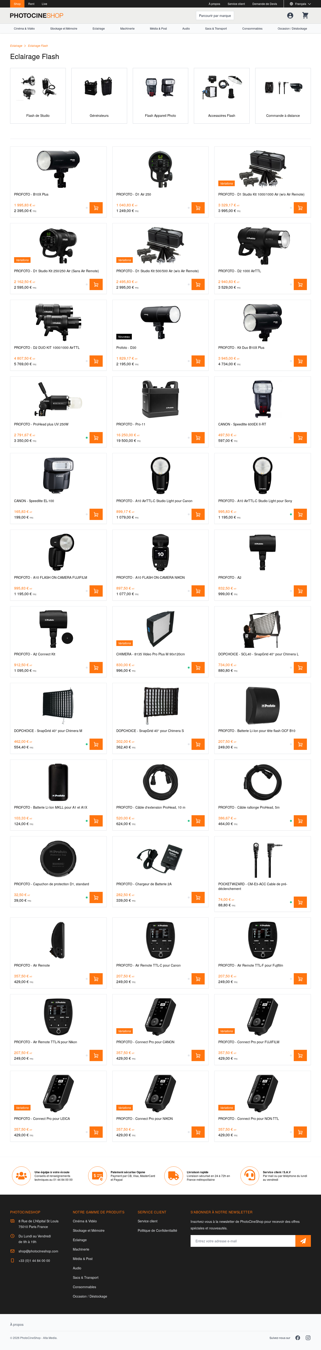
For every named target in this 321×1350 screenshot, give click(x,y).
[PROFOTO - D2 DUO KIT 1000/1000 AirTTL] (58, 322)
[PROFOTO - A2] (262, 552)
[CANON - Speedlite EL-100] (58, 476)
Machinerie (127, 28)
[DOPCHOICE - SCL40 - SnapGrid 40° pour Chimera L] (262, 629)
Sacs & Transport (216, 28)
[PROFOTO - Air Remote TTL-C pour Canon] (160, 940)
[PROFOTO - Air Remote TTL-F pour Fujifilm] (262, 940)
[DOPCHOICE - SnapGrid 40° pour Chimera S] (160, 705)
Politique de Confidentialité (157, 1230)
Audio (186, 28)
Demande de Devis (264, 4)
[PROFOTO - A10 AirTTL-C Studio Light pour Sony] (262, 476)
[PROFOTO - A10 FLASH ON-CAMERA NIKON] (160, 552)
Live (44, 4)
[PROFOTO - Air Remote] (58, 940)
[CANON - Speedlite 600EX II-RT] (262, 399)
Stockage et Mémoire (63, 28)
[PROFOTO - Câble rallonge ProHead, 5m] (262, 782)
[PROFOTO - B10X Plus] (58, 169)
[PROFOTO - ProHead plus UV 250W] (58, 399)
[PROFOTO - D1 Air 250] (160, 169)
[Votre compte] (290, 15)
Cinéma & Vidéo (24, 28)
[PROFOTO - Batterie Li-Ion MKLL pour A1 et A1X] (58, 782)
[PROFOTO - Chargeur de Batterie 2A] (160, 859)
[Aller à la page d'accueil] (36, 15)
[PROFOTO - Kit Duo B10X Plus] (262, 322)
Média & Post (158, 28)
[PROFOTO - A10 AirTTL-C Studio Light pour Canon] (160, 476)
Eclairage (99, 28)
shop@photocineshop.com (38, 1251)
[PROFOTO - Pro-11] (160, 399)
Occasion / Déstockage (292, 28)
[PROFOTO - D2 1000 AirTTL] (262, 246)
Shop (17, 4)
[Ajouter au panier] (96, 207)
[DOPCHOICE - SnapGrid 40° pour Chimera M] (58, 705)
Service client (236, 4)
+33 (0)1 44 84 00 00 (34, 1260)
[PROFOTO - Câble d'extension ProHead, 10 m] (160, 782)
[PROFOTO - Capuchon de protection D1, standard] (58, 859)
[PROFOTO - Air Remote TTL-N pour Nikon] (58, 1017)
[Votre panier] (305, 15)
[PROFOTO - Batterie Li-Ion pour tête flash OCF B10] (262, 705)
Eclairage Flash (38, 45)
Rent (31, 4)
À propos (214, 4)
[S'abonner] (303, 1241)
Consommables (252, 28)
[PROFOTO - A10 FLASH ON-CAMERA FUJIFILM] (58, 552)
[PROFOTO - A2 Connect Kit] (58, 629)
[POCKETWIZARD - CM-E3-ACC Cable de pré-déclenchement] (262, 859)
